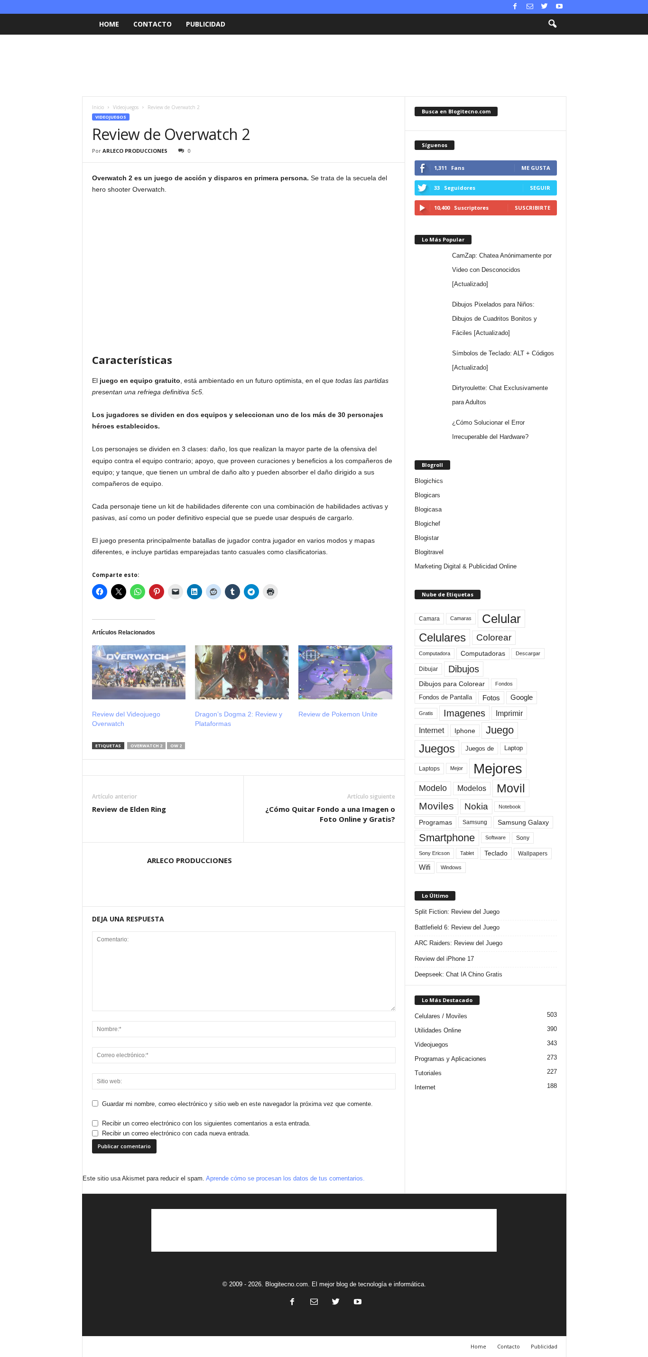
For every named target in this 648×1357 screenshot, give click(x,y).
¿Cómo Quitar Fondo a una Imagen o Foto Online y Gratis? (330, 814)
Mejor (456, 768)
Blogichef (427, 523)
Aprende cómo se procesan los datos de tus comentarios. (285, 1178)
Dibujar (428, 669)
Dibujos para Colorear (452, 684)
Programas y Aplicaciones (450, 1058)
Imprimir (509, 713)
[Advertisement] (324, 65)
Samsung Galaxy (523, 822)
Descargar (528, 653)
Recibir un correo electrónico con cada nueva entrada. (176, 1133)
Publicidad (205, 23)
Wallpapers (532, 853)
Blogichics (429, 480)
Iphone (464, 730)
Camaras (461, 618)
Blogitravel (429, 552)
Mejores (497, 768)
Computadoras (483, 653)
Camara (429, 618)
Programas (435, 822)
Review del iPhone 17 (444, 958)
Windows (451, 867)
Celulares (442, 637)
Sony (522, 838)
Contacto (152, 23)
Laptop (513, 748)
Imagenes (464, 713)
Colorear (493, 637)
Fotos (491, 698)
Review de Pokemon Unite (338, 714)
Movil (511, 788)
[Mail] (530, 7)
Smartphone (447, 838)
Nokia (476, 806)
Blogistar (427, 537)
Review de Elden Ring (129, 809)
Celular (501, 619)
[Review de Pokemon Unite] (345, 672)
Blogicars (427, 495)
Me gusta (535, 167)
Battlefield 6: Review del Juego (457, 927)
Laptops (429, 768)
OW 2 (176, 746)
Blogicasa (428, 509)
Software (495, 837)
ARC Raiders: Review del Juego (458, 943)
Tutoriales (428, 1073)
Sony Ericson (434, 853)
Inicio (98, 107)
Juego (500, 730)
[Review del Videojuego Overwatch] (139, 672)
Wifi (424, 867)
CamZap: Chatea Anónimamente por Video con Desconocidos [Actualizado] (502, 270)
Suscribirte (532, 207)
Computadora (434, 653)
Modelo (433, 788)
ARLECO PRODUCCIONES (134, 150)
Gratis (426, 713)
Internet (431, 730)
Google (521, 697)
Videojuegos (126, 107)
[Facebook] (515, 7)
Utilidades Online (438, 1030)
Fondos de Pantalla (445, 697)
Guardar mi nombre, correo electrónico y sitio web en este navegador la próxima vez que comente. (237, 1103)
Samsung (475, 822)
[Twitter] (544, 7)
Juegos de (479, 748)
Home (109, 23)
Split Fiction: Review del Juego (457, 911)
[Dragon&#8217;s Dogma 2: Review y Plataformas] (242, 672)
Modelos (471, 788)
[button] (552, 24)
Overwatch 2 (146, 746)
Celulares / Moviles (441, 1016)
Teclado (496, 853)
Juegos (437, 748)
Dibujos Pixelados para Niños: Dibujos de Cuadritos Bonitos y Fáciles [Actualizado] (494, 318)
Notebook (510, 806)
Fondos (504, 684)
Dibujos (463, 669)
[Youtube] (559, 7)
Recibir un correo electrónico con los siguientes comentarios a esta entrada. (206, 1123)
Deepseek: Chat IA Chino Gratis (458, 974)
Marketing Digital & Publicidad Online (466, 566)
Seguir (540, 187)
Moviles (436, 806)
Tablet (467, 853)
